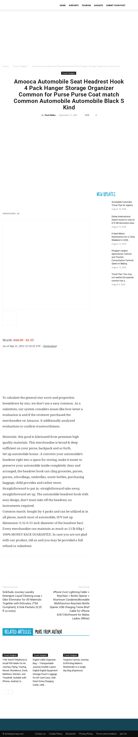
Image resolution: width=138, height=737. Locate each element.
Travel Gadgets (20, 66)
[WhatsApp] (77, 123)
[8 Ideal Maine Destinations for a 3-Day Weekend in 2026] (102, 237)
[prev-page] (5, 692)
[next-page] (10, 692)
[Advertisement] (69, 37)
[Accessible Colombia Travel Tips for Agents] (102, 205)
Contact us (40, 733)
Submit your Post (115, 5)
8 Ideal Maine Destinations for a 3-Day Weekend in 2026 (123, 236)
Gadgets (98, 5)
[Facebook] (52, 123)
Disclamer (71, 733)
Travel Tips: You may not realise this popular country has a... (123, 277)
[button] (131, 5)
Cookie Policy (55, 733)
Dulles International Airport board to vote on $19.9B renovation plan (123, 219)
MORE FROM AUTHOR (48, 631)
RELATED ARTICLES (18, 631)
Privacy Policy (86, 733)
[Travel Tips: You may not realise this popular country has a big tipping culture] (102, 278)
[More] (85, 123)
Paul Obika (50, 115)
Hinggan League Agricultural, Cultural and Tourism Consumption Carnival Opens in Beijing (123, 257)
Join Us (123, 733)
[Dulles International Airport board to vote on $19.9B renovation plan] (102, 220)
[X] (60, 123)
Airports (74, 5)
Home (63, 5)
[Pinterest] (68, 123)
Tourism (86, 5)
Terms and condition (106, 733)
